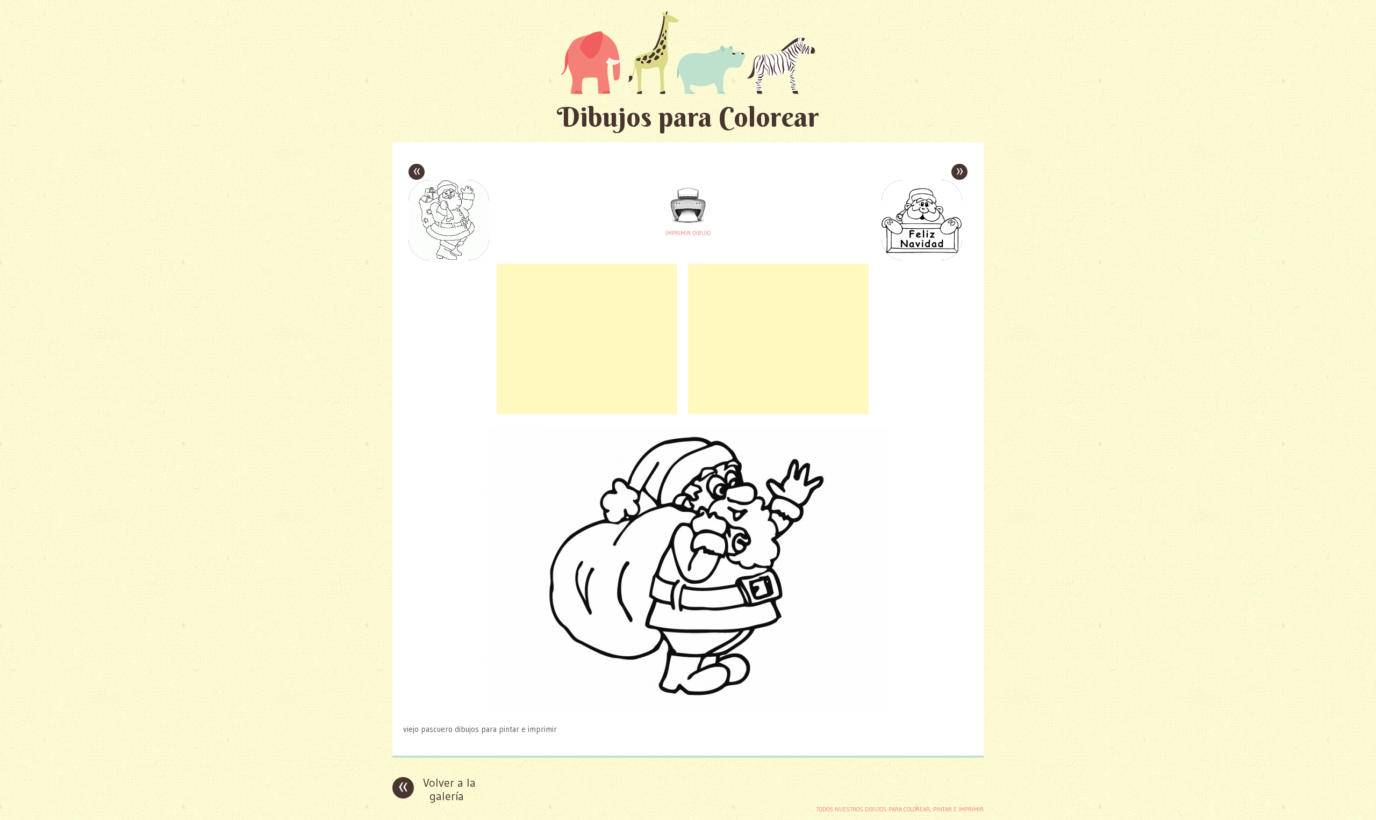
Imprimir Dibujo (688, 233)
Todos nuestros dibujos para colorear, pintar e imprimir (900, 809)
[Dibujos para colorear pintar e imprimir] (688, 52)
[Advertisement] (587, 339)
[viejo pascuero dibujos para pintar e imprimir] (688, 708)
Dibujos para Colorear (688, 116)
